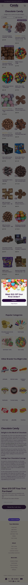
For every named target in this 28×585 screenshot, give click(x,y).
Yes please (14, 300)
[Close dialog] (25, 280)
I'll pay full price (14, 303)
